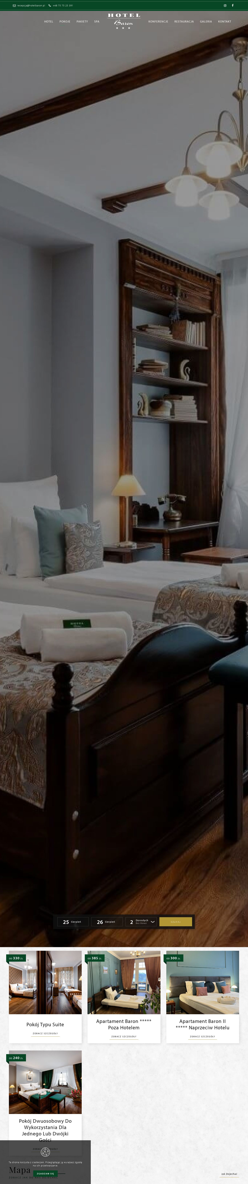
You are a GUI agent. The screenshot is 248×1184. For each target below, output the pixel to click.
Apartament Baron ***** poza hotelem (124, 1024)
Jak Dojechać (229, 1173)
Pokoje (65, 21)
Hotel (48, 21)
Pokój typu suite (45, 1024)
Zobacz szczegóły (45, 1033)
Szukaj (176, 921)
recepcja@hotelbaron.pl (31, 5)
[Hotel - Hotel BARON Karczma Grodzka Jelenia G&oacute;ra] (124, 21)
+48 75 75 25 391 (63, 5)
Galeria (206, 21)
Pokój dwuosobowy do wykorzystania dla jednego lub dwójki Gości (45, 1130)
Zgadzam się (45, 1173)
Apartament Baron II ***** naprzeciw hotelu (202, 1024)
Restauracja (184, 21)
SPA (96, 21)
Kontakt (224, 21)
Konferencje (158, 21)
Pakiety (82, 21)
